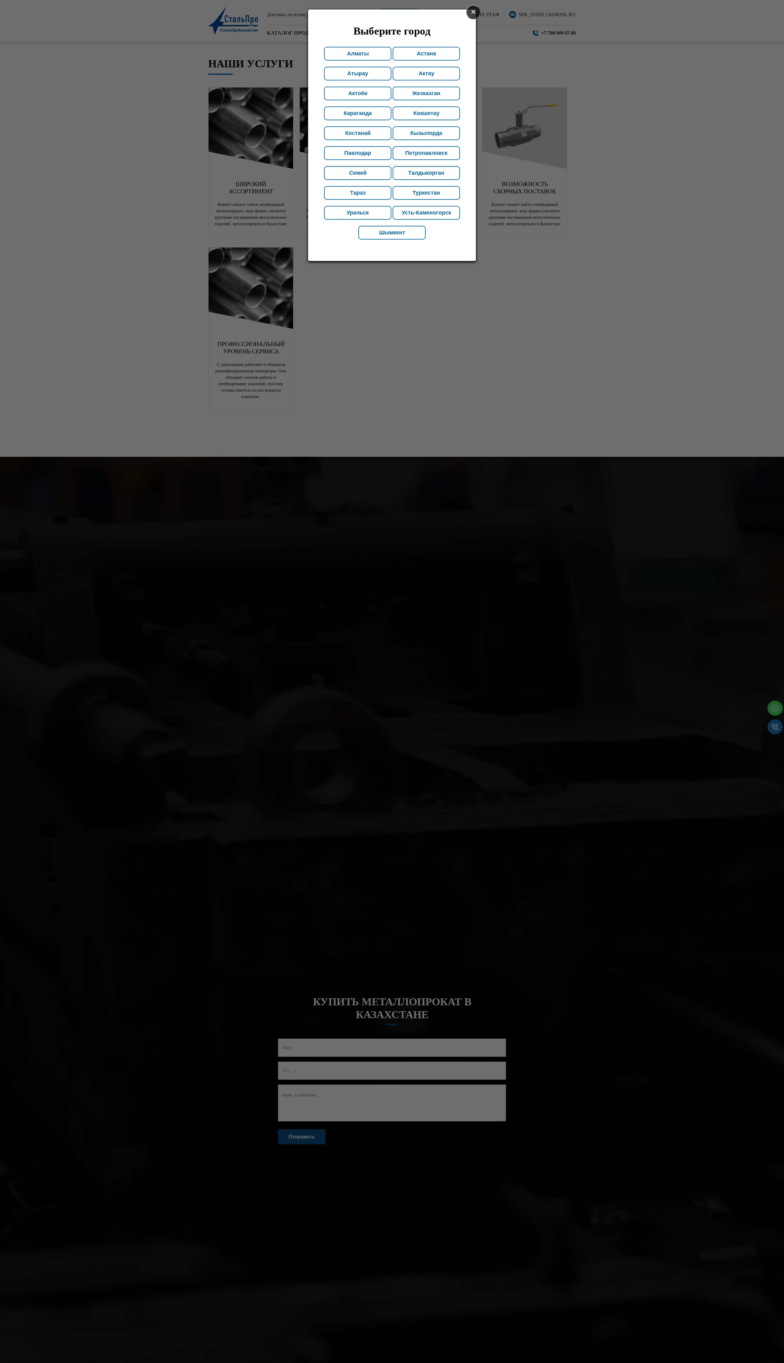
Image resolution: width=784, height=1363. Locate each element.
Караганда (358, 113)
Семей (358, 173)
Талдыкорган (426, 173)
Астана (426, 53)
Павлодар (357, 153)
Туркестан (426, 193)
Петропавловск (426, 153)
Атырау (357, 73)
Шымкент (392, 232)
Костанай (358, 133)
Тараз (358, 193)
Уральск (358, 213)
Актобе (358, 93)
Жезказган (426, 93)
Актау (426, 73)
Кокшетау (426, 113)
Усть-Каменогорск (426, 213)
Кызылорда (426, 133)
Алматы (358, 53)
